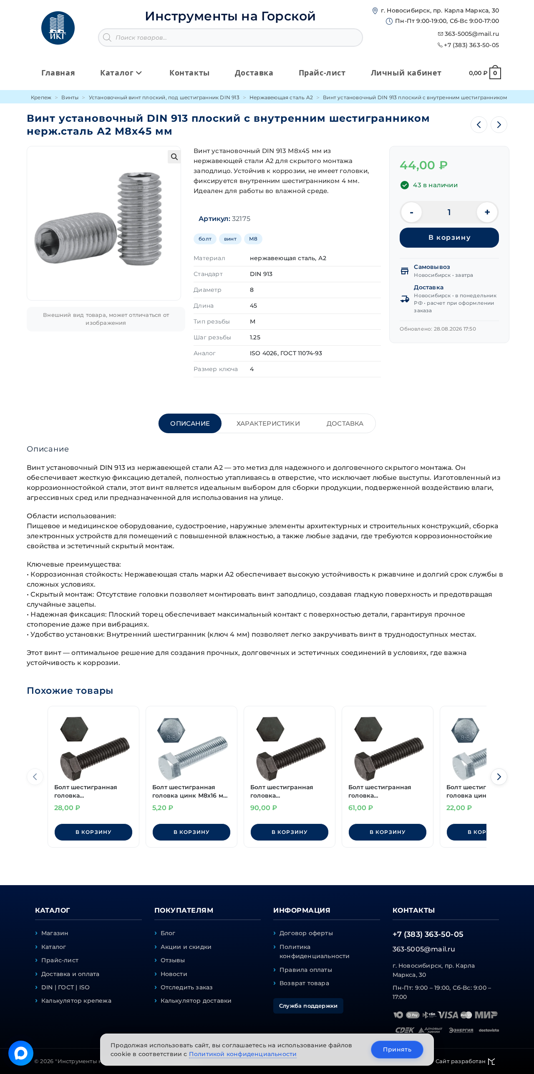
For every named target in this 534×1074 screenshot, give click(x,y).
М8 (253, 239)
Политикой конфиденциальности (243, 1054)
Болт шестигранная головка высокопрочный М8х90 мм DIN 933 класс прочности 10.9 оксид (288, 791)
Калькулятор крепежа (76, 1000)
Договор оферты (306, 933)
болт (205, 239)
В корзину (449, 237)
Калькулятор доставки (196, 1000)
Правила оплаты (306, 970)
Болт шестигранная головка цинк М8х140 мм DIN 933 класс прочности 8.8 (479, 791)
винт (230, 239)
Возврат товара (304, 983)
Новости (174, 974)
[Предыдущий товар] (479, 124)
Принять (397, 1049)
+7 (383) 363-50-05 (471, 45)
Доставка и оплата (70, 974)
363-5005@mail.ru (472, 34)
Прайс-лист (59, 960)
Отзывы (173, 960)
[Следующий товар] (499, 124)
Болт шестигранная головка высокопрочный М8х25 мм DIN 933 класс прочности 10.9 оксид (92, 791)
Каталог (53, 947)
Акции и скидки (186, 947)
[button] (174, 156)
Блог (168, 933)
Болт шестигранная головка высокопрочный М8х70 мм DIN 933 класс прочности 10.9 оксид (386, 791)
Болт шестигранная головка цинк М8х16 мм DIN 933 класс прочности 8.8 (190, 791)
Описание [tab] (190, 423)
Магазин (54, 933)
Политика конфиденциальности (315, 951)
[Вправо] (499, 776)
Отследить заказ (187, 987)
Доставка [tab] (345, 423)
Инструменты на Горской (230, 16)
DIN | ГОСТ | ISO (65, 987)
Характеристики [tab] (268, 423)
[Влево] (35, 776)
